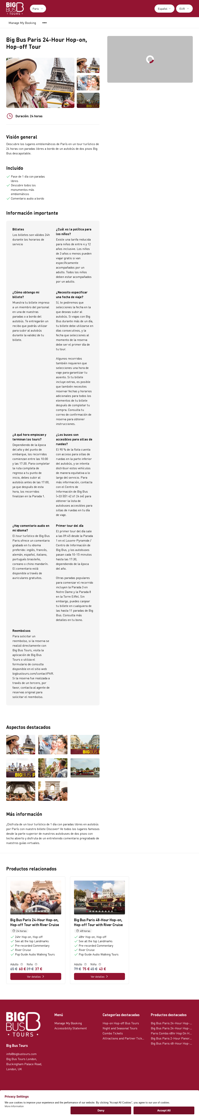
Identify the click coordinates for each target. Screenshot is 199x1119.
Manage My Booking (22, 23)
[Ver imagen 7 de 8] (20, 791)
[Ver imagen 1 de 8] (20, 745)
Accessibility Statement (70, 1028)
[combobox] (164, 8)
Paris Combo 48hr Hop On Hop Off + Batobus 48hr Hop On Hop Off (172, 1033)
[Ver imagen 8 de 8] (52, 791)
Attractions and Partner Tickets (124, 1038)
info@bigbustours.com (21, 1054)
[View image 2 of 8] (88, 82)
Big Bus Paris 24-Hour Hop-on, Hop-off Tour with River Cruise (172, 1023)
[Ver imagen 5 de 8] (52, 768)
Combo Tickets (113, 1033)
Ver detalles (34, 976)
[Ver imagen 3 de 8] (85, 745)
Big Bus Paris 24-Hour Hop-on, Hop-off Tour (172, 1028)
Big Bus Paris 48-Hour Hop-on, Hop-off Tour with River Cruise (172, 1043)
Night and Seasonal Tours (120, 1028)
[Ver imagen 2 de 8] (52, 745)
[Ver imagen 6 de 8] (85, 768)
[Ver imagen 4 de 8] (20, 768)
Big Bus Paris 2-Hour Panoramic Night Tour (172, 1038)
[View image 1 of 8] (88, 65)
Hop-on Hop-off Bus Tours (121, 1023)
